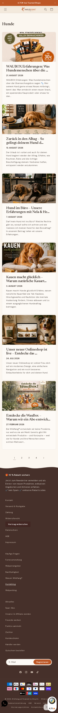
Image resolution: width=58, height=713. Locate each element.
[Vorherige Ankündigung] (3, 3)
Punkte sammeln (13, 626)
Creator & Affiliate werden (18, 614)
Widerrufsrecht (12, 518)
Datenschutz (11, 530)
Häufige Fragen (12, 554)
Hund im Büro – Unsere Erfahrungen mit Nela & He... (28, 210)
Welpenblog (11, 590)
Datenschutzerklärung (17, 703)
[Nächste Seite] (44, 458)
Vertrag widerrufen (18, 524)
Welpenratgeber (13, 566)
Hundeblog (10, 584)
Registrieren (42, 662)
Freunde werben (13, 620)
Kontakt (9, 500)
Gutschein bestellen (15, 650)
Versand (37, 703)
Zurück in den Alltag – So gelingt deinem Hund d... (25, 141)
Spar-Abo (10, 608)
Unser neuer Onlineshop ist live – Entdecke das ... (26, 351)
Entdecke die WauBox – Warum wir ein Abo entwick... (28, 417)
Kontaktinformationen (40, 707)
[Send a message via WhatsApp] (4, 703)
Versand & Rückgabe (15, 506)
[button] (5, 9)
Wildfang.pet (17, 699)
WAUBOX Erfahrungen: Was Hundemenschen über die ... (28, 68)
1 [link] (14, 458)
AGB (7, 536)
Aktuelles (9, 601)
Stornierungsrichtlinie (20, 707)
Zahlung (9, 512)
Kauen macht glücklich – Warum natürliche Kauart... (26, 279)
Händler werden (12, 644)
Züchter (9, 632)
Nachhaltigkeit (12, 572)
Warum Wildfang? (13, 578)
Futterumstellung (13, 560)
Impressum (10, 542)
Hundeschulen (12, 638)
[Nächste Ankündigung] (55, 3)
